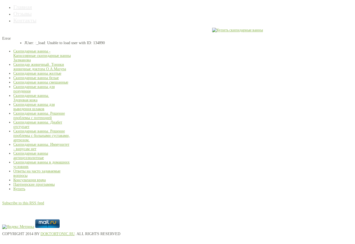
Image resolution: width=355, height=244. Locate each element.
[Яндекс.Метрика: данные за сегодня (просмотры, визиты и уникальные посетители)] (18, 227)
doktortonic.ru (57, 234)
